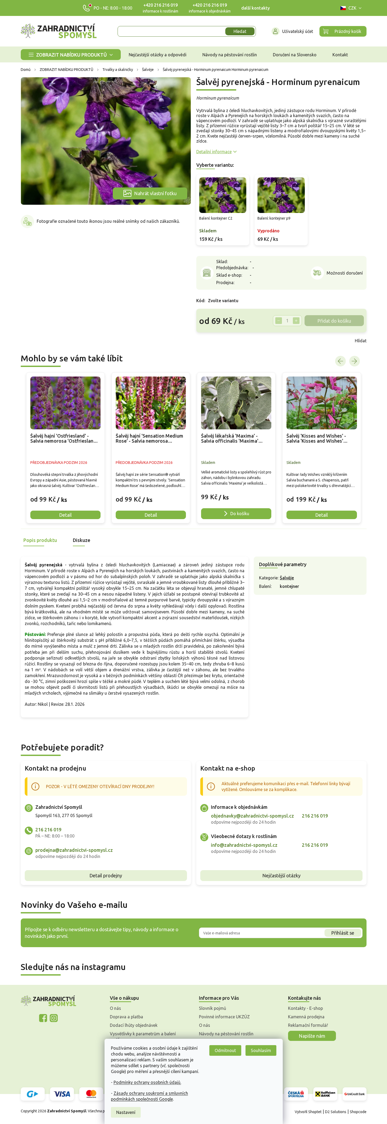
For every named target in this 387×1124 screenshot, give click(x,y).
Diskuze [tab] (81, 540)
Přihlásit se (342, 932)
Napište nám (312, 1035)
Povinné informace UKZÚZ (224, 1016)
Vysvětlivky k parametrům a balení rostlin (143, 1036)
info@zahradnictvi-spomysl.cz (244, 845)
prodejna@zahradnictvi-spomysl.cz (74, 850)
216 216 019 (48, 829)
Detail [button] (65, 515)
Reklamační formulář (308, 1025)
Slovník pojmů (212, 1008)
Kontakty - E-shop (305, 1008)
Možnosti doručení (345, 273)
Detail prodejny (105, 875)
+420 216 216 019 (160, 5)
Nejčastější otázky (281, 875)
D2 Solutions (335, 1112)
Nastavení (125, 1112)
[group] (65, 448)
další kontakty (255, 8)
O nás (115, 1008)
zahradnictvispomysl (54, 1018)
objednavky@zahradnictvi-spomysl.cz (252, 815)
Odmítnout (225, 1050)
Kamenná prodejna (306, 1016)
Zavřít (208, 340)
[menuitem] (71, 54)
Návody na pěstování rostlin (226, 1033)
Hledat (240, 31)
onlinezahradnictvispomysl (43, 1018)
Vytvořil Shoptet (308, 1112)
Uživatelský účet (297, 31)
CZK (352, 8)
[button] (65, 495)
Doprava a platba (126, 1016)
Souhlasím (261, 1050)
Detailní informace (214, 151)
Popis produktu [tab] (40, 540)
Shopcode (358, 1112)
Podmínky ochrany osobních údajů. (147, 1082)
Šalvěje (287, 577)
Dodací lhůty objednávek (133, 1025)
